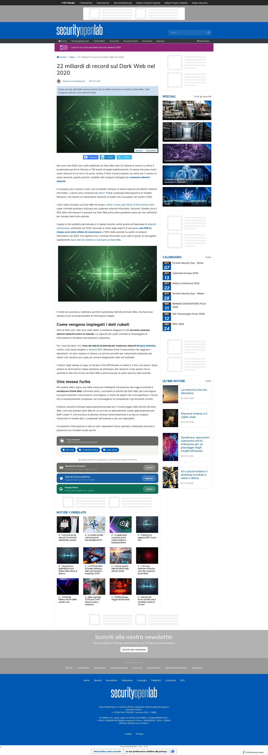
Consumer (114, 41)
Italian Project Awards (176, 2)
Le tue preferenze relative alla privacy (146, 751)
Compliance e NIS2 (174, 160)
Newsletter (204, 41)
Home (64, 41)
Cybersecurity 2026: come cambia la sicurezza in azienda (183, 181)
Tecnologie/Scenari (80, 41)
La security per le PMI (175, 117)
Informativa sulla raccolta (107, 751)
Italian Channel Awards (148, 2)
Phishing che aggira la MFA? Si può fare (147, 537)
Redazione (127, 680)
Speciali (97, 680)
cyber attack (112, 450)
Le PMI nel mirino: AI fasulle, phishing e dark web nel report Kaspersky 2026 (94, 570)
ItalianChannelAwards (176, 667)
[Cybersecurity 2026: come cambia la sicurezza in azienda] (187, 175)
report (101, 193)
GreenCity (137, 667)
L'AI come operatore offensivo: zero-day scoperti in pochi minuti (146, 570)
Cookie (128, 733)
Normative (147, 41)
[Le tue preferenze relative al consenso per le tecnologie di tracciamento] (253, 752)
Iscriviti (149, 467)
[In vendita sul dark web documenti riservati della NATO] (94, 524)
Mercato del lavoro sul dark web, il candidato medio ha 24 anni (147, 601)
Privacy (139, 733)
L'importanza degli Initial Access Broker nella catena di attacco (67, 570)
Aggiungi (149, 478)
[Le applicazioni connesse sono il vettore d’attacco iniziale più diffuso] (121, 524)
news (72, 57)
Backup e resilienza (174, 138)
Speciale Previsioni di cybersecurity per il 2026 (185, 202)
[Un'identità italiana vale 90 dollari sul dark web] (68, 586)
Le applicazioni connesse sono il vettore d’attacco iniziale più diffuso (119, 539)
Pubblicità (156, 680)
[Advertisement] (134, 619)
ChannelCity (86, 2)
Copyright (142, 680)
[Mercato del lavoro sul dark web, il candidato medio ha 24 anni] (147, 586)
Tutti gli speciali (202, 96)
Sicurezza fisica (131, 41)
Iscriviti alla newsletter (134, 649)
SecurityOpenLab (123, 2)
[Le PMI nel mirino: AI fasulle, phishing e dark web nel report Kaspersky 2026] (94, 555)
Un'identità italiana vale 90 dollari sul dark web (67, 599)
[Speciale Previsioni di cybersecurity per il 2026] (187, 197)
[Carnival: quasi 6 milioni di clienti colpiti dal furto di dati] (121, 555)
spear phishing (147, 345)
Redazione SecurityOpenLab (73, 81)
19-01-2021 (96, 81)
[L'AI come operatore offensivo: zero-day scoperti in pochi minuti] (147, 555)
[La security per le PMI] (187, 110)
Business (161, 41)
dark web (70, 450)
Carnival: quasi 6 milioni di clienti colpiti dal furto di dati (120, 568)
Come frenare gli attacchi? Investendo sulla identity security (67, 537)
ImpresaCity (103, 2)
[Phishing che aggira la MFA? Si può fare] (147, 524)
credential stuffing (90, 450)
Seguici (149, 489)
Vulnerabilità (99, 41)
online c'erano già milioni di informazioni (127, 204)
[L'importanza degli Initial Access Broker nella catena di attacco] (68, 555)
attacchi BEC (95, 349)
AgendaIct (197, 667)
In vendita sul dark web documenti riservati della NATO (94, 537)
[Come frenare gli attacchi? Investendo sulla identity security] (68, 524)
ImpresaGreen (154, 667)
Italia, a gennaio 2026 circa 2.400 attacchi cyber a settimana (93, 601)
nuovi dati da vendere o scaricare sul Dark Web (96, 239)
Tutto (208, 257)
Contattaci (170, 680)
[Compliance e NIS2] (187, 153)
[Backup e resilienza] (187, 132)
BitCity (69, 667)
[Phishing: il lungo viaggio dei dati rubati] (121, 586)
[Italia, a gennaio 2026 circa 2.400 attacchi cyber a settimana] (94, 586)
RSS (182, 680)
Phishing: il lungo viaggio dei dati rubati (120, 598)
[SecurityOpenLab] (80, 30)
